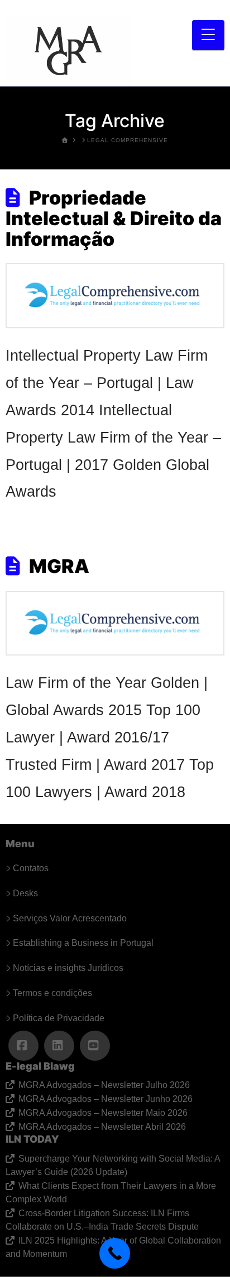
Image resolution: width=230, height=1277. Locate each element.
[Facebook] (23, 1046)
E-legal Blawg (40, 1066)
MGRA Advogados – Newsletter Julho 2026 (103, 1085)
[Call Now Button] (114, 1253)
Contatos (31, 868)
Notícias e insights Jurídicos (68, 968)
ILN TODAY (32, 1139)
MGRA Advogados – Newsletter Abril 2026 (101, 1127)
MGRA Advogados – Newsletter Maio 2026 (102, 1113)
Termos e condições (52, 993)
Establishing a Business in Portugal (83, 943)
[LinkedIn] (59, 1046)
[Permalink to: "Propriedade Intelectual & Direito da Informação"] (114, 296)
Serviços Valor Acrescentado (70, 918)
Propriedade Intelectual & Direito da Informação (114, 218)
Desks (25, 893)
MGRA (59, 566)
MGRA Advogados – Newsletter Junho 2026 (105, 1099)
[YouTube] (95, 1046)
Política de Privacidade (58, 1018)
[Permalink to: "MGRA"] (114, 623)
